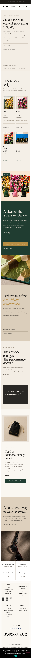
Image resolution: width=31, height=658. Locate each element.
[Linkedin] (16, 628)
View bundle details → (8, 248)
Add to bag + (6, 124)
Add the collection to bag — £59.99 (15, 244)
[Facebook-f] (10, 628)
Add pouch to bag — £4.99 (15, 480)
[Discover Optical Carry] (15, 546)
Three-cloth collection (15, 49)
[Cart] (26, 6)
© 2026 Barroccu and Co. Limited (15, 644)
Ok (16, 655)
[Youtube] (18, 628)
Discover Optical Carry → (10, 524)
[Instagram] (14, 628)
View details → (6, 127)
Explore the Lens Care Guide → (12, 378)
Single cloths (15, 45)
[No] (28, 653)
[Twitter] (12, 628)
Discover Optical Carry (15, 58)
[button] (19, 6)
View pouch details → (10, 485)
